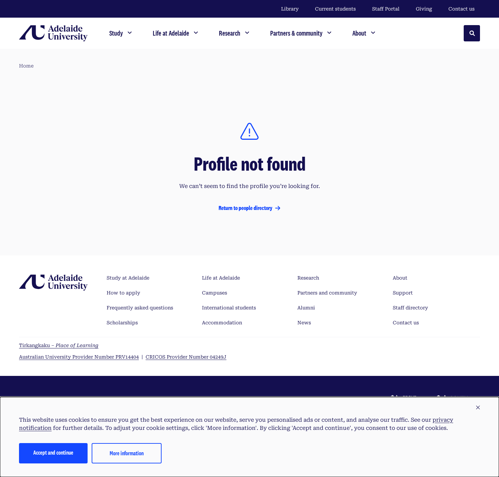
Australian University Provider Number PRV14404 (79, 357)
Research (308, 278)
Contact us (461, 9)
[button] (478, 408)
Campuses (214, 292)
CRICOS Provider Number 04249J (186, 357)
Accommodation (222, 322)
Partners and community (327, 292)
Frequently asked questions (140, 307)
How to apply (123, 292)
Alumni (306, 307)
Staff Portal (386, 9)
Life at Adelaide (221, 278)
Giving (424, 9)
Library (290, 9)
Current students (335, 9)
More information (127, 453)
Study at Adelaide (128, 278)
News (304, 322)
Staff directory (410, 307)
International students (229, 307)
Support (403, 292)
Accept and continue (53, 452)
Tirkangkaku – (58, 345)
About (400, 278)
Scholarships (122, 322)
